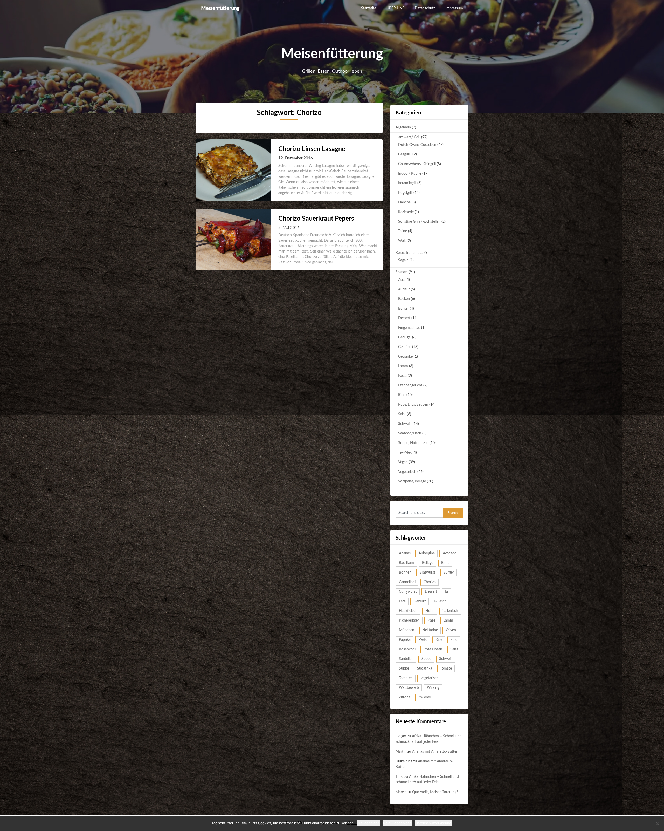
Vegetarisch (407, 472)
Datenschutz (425, 8)
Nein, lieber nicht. (397, 823)
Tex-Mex (405, 452)
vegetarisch (430, 678)
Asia (401, 280)
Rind (401, 395)
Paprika (405, 640)
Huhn (429, 611)
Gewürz (420, 601)
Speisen (402, 272)
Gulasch (440, 601)
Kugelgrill (405, 193)
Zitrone (404, 697)
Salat (402, 414)
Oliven (451, 630)
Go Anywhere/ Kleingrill (417, 164)
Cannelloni (407, 582)
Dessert (404, 318)
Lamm (403, 366)
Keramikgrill (407, 183)
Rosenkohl (407, 649)
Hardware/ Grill (408, 137)
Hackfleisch (408, 611)
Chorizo (430, 582)
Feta (402, 601)
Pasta (402, 376)
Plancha (404, 202)
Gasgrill (404, 154)
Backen (404, 299)
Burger (403, 308)
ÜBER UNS (395, 8)
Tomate (446, 668)
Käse (431, 620)
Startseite (368, 8)
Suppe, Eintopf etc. (413, 443)
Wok (402, 241)
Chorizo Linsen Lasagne (311, 149)
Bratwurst (427, 572)
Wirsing (433, 688)
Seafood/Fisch (409, 433)
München (406, 630)
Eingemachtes (409, 328)
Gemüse (404, 347)
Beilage (427, 563)
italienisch (450, 611)
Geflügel (404, 337)
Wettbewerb (409, 688)
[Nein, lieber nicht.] (657, 823)
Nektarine (430, 630)
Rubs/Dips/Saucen (413, 404)
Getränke (405, 356)
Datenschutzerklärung (433, 823)
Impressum (454, 8)
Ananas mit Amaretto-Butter (435, 751)
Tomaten (406, 678)
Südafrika (424, 668)
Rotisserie (406, 212)
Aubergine (427, 553)
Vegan (403, 462)
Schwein (405, 424)
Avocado (450, 553)
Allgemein (403, 127)
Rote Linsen (433, 649)
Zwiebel (424, 697)
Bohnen (405, 572)
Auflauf (404, 289)
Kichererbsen (409, 620)
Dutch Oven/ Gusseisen (417, 145)
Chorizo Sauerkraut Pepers (316, 218)
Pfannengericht (410, 385)
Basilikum (406, 563)
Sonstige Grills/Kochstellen (419, 221)
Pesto (423, 640)
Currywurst (408, 592)
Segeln (403, 260)
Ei (446, 592)
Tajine (402, 231)
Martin (401, 751)
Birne (445, 563)
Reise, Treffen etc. (409, 253)
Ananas (405, 553)
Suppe (404, 668)
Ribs (438, 640)
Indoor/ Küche (409, 173)
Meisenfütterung (220, 8)
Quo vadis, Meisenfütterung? (435, 792)
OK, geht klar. (368, 823)
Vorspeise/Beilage (412, 481)
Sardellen (406, 659)
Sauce (426, 659)
